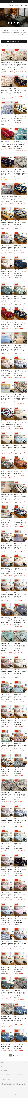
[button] (22, 5)
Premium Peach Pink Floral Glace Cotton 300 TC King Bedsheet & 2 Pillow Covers (7, 92)
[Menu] (2, 5)
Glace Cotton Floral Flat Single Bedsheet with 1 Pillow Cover (20, 472)
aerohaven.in (11, 1092)
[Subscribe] (26, 1079)
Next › (17, 1055)
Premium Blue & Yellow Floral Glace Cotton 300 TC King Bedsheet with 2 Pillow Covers (7, 119)
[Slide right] (25, 1)
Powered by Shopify (14, 1094)
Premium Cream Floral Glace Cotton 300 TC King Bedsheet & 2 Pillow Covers (6, 66)
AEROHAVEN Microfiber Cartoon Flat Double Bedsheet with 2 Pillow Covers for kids (20, 173)
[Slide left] (2, 1)
